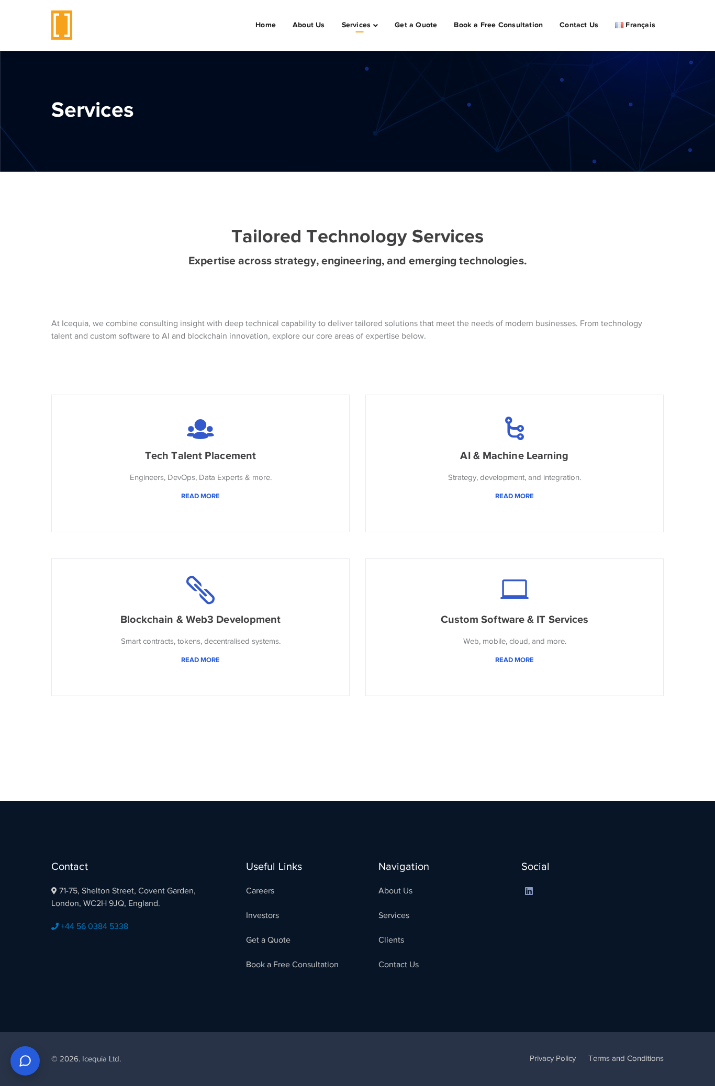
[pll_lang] (548, 891)
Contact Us (398, 964)
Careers (260, 890)
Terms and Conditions (626, 1058)
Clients (391, 940)
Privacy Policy (553, 1058)
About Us (395, 890)
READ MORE (200, 496)
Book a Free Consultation (292, 964)
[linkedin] (529, 891)
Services (393, 915)
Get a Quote (268, 940)
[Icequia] (61, 24)
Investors (262, 915)
